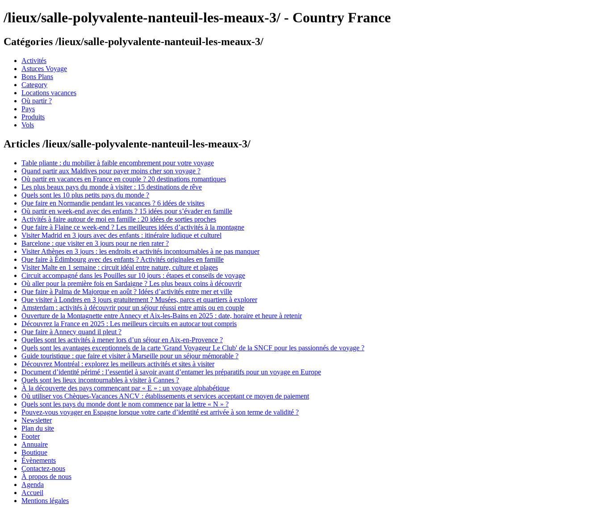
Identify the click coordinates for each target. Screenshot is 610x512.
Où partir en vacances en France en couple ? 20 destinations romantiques (123, 179)
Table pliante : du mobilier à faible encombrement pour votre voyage (117, 163)
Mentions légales (45, 500)
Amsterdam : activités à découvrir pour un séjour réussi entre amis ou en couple (132, 307)
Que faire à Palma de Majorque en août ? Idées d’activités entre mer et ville (126, 291)
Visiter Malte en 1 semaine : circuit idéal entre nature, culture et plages (119, 267)
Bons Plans (37, 76)
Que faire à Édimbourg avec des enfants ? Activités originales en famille (122, 259)
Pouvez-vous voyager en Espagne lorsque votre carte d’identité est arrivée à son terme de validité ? (160, 412)
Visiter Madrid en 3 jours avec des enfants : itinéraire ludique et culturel (121, 235)
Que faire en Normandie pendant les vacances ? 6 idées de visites (113, 203)
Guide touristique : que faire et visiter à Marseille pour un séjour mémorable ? (129, 356)
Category (34, 84)
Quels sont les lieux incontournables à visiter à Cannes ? (100, 380)
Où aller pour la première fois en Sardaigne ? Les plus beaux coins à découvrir (131, 283)
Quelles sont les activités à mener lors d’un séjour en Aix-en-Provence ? (122, 340)
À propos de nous (46, 476)
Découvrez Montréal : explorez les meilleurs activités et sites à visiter (117, 364)
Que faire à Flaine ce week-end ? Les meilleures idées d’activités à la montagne (132, 227)
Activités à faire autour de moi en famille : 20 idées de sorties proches (118, 219)
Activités (33, 60)
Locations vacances (48, 93)
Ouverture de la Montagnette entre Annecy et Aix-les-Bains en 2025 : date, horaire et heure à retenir (161, 315)
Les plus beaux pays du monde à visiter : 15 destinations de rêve (111, 187)
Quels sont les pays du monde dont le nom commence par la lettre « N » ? (125, 404)
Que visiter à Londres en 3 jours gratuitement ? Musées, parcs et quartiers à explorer (139, 299)
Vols (27, 125)
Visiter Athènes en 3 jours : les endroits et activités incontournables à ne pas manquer (140, 251)
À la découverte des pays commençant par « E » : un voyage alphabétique (125, 388)
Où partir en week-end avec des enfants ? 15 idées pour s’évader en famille (126, 211)
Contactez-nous (43, 468)
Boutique (34, 452)
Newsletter (36, 420)
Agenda (32, 484)
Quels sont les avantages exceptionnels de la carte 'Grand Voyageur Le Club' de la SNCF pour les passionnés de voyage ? (192, 348)
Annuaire (34, 444)
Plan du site (37, 428)
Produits (33, 117)
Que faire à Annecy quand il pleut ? (71, 332)
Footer (30, 436)
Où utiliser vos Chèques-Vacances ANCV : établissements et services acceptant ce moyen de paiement (165, 396)
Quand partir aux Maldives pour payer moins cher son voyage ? (111, 171)
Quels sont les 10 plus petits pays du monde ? (85, 195)
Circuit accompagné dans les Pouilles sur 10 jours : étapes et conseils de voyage (133, 275)
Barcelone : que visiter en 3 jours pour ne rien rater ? (95, 243)
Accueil (32, 492)
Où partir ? (36, 101)
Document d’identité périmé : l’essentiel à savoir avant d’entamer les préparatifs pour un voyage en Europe (171, 372)
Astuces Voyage (44, 68)
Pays (28, 109)
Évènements (38, 460)
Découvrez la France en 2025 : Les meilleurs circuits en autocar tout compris (129, 323)
